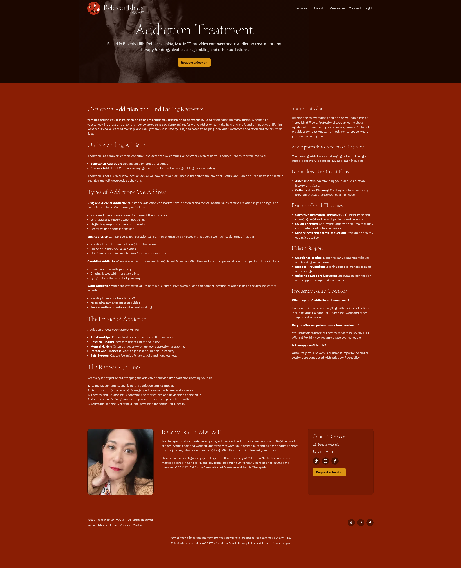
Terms (113, 525)
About (318, 8)
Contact (355, 8)
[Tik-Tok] (316, 461)
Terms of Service (272, 543)
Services (301, 8)
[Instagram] (325, 461)
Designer (138, 525)
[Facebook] (335, 461)
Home (91, 525)
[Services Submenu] (308, 8)
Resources (337, 8)
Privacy (102, 525)
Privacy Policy (247, 543)
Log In (369, 8)
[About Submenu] (324, 8)
